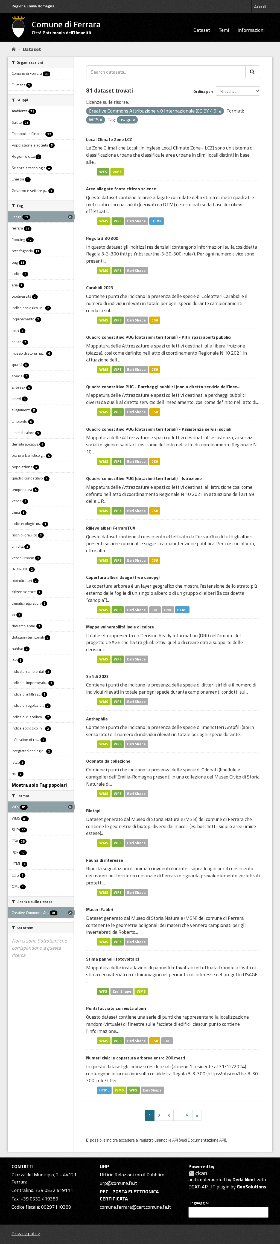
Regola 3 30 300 (102, 238)
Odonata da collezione (108, 761)
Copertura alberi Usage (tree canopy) (123, 577)
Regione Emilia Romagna (32, 6)
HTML (156, 221)
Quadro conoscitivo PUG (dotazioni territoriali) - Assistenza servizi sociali (158, 429)
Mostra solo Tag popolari (39, 785)
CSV (154, 320)
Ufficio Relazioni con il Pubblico (132, 1174)
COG (155, 609)
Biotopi (93, 810)
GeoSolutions (251, 1186)
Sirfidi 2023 (97, 676)
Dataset (201, 30)
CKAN (197, 1173)
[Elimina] (220, 111)
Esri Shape (136, 221)
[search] (252, 71)
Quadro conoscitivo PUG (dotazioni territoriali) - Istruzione (144, 478)
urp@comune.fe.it (118, 1183)
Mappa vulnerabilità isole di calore (120, 627)
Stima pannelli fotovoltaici (112, 959)
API (175, 1140)
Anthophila (97, 719)
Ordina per (202, 91)
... (178, 1115)
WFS (103, 171)
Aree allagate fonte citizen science (121, 188)
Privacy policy (25, 1233)
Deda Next (243, 1179)
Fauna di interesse (104, 860)
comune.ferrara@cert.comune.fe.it (135, 1207)
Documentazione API (206, 1140)
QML (168, 609)
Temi (224, 30)
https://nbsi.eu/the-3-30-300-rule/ (157, 253)
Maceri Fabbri (99, 909)
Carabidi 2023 (99, 287)
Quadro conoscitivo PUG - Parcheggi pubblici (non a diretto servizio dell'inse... (163, 386)
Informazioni (251, 30)
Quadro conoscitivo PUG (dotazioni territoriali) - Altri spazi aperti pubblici (158, 337)
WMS (117, 171)
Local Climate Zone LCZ (109, 139)
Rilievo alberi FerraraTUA (110, 528)
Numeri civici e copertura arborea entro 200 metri (135, 1058)
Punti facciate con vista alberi (116, 1008)
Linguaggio (198, 1203)
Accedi (260, 6)
